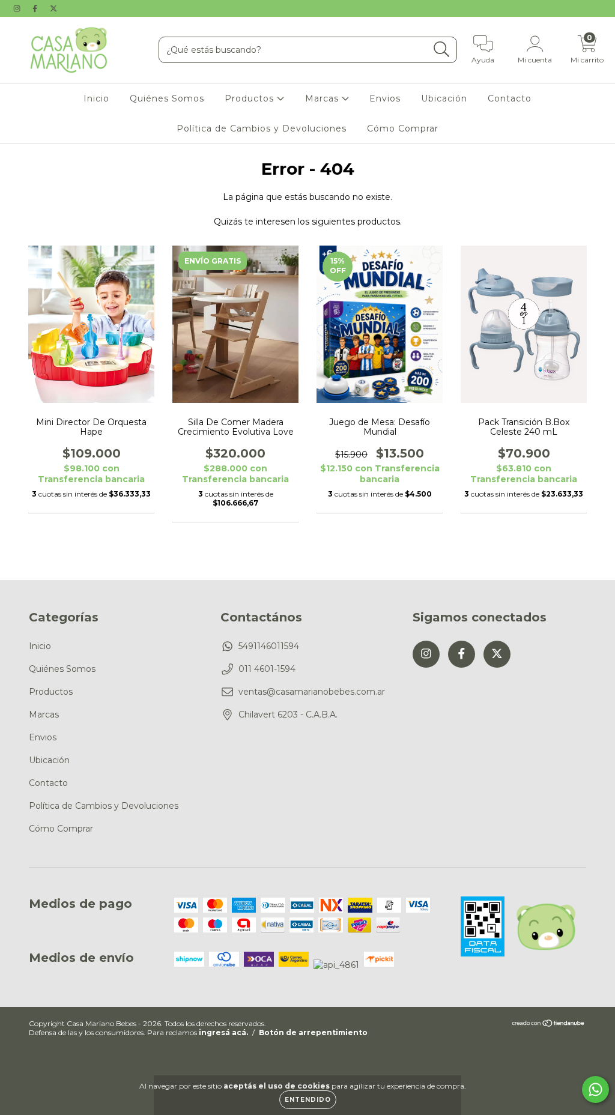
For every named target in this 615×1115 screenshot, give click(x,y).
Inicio (96, 98)
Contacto (510, 98)
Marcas (323, 98)
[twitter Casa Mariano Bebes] (53, 8)
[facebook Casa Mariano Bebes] (36, 8)
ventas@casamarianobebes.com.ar (311, 691)
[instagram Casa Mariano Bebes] (18, 8)
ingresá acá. (223, 1032)
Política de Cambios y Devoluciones (262, 128)
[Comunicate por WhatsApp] (595, 1089)
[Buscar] (442, 49)
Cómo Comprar (402, 128)
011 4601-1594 (266, 668)
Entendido (308, 1100)
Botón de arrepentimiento (313, 1032)
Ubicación (444, 98)
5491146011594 (268, 646)
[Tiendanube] (548, 1024)
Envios (385, 98)
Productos (251, 98)
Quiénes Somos (167, 98)
